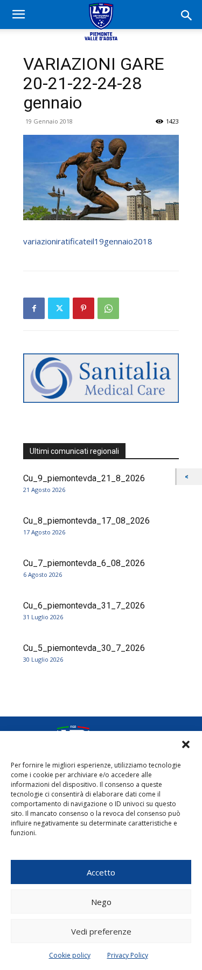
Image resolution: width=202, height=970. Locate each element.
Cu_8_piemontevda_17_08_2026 (86, 521)
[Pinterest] (83, 308)
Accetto (101, 872)
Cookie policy (69, 955)
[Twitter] (58, 308)
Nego (101, 901)
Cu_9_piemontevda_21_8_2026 (84, 478)
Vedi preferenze (101, 931)
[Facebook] (34, 308)
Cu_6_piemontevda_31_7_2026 (84, 605)
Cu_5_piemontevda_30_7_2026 (84, 648)
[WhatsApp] (108, 308)
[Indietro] (189, 476)
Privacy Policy (127, 955)
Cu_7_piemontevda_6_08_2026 (84, 563)
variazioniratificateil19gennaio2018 (87, 241)
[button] (185, 744)
